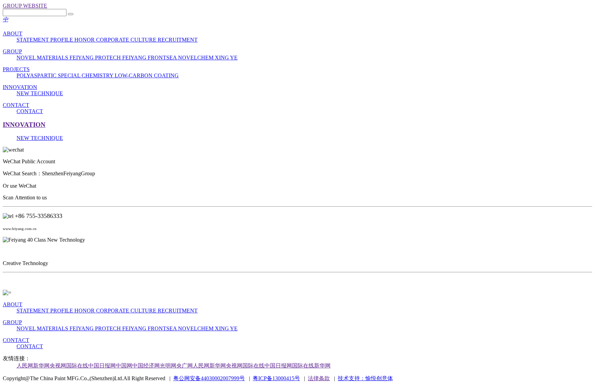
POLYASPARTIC (37, 75)
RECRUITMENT (178, 40)
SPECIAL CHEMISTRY (86, 75)
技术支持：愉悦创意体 (365, 378)
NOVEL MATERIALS (43, 57)
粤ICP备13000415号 (276, 378)
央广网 (184, 365)
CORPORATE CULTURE (127, 40)
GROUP (12, 51)
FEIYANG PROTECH (96, 57)
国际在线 (77, 365)
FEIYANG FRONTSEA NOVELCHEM (168, 57)
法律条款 (319, 378)
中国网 (124, 365)
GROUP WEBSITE (25, 6)
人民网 (25, 365)
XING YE (226, 57)
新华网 (41, 365)
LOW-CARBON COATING (147, 75)
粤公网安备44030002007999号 (209, 378)
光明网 (168, 365)
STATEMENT (33, 40)
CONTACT (16, 105)
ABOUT (12, 33)
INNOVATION (20, 87)
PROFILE (62, 40)
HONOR (85, 40)
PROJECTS (16, 69)
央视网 (58, 365)
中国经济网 (146, 365)
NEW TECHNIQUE (40, 93)
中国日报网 (102, 365)
